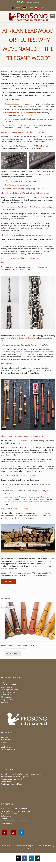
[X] (18, 858)
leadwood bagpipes (35, 119)
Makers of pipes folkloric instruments (15, 811)
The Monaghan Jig (12, 185)
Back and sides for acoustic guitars (14, 776)
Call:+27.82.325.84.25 (31, 2)
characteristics (11, 125)
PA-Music (37, 146)
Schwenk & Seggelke (27, 338)
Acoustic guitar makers (9, 813)
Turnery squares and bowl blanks (14, 779)
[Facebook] (24, 858)
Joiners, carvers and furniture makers (15, 821)
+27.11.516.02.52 (9, 694)
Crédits (45, 846)
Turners (4, 818)
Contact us (5, 573)
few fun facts (49, 125)
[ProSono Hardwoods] (28, 16)
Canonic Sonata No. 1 (13, 188)
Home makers (6, 823)
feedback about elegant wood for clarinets (22, 113)
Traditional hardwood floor (11, 784)
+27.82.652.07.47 (9, 692)
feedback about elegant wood (17, 104)
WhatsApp (7, 697)
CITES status (34, 127)
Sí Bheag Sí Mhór (11, 181)
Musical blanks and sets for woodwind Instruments (21, 774)
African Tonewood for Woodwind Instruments (19, 645)
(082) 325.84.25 (9, 749)
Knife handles (6, 781)
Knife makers (6, 816)
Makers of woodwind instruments (14, 808)
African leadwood (44, 71)
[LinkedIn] (31, 858)
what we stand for (42, 566)
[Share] (37, 858)
